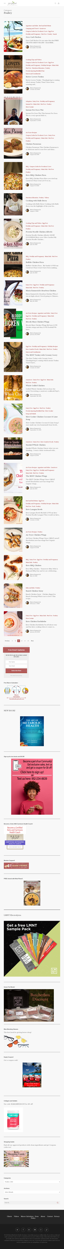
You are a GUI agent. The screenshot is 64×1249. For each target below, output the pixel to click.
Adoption (29, 101)
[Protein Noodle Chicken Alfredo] (13, 234)
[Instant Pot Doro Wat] (13, 111)
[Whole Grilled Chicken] (13, 387)
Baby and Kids (30, 588)
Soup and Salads (31, 414)
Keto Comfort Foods (32, 349)
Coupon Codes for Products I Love (37, 31)
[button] (5, 3)
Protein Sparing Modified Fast (35, 71)
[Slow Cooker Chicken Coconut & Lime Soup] (13, 419)
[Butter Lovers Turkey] (13, 74)
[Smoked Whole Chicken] (13, 448)
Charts (9, 1216)
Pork (33, 506)
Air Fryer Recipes (31, 132)
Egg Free (51, 31)
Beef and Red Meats (45, 25)
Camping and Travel (32, 28)
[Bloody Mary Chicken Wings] (13, 324)
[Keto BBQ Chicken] (13, 567)
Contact (50, 1216)
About (43, 1216)
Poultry (50, 34)
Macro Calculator (27, 1216)
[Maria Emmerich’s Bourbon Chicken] (13, 292)
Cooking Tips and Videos (34, 59)
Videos (47, 197)
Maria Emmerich (35, 46)
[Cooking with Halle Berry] (13, 204)
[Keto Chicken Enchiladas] (13, 623)
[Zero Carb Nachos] (13, 36)
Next (32, 640)
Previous (7, 640)
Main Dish (55, 65)
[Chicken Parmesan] (13, 143)
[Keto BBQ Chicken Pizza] (13, 176)
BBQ (27, 166)
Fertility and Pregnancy (33, 34)
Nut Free (44, 34)
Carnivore (42, 28)
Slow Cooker (30, 107)
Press (37, 1216)
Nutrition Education (38, 68)
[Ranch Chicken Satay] (13, 595)
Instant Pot (29, 104)
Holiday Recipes (46, 65)
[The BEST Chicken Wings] (13, 478)
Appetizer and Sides (32, 25)
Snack (55, 34)
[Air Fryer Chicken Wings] (13, 539)
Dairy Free (36, 101)
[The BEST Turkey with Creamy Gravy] (13, 357)
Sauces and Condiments (33, 73)
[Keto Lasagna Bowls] (13, 510)
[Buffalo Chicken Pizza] (13, 264)
